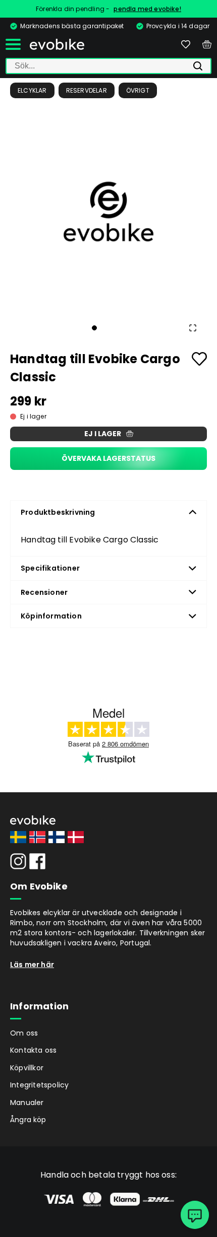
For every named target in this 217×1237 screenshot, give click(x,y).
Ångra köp (28, 1120)
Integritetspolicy (39, 1085)
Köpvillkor (26, 1068)
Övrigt (137, 90)
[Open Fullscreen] (193, 328)
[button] (108, 211)
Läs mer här (32, 964)
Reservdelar (86, 90)
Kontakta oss (33, 1050)
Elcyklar (32, 90)
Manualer (27, 1102)
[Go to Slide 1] (94, 327)
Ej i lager (102, 434)
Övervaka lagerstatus (108, 458)
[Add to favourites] (199, 359)
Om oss (24, 1033)
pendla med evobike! (147, 9)
